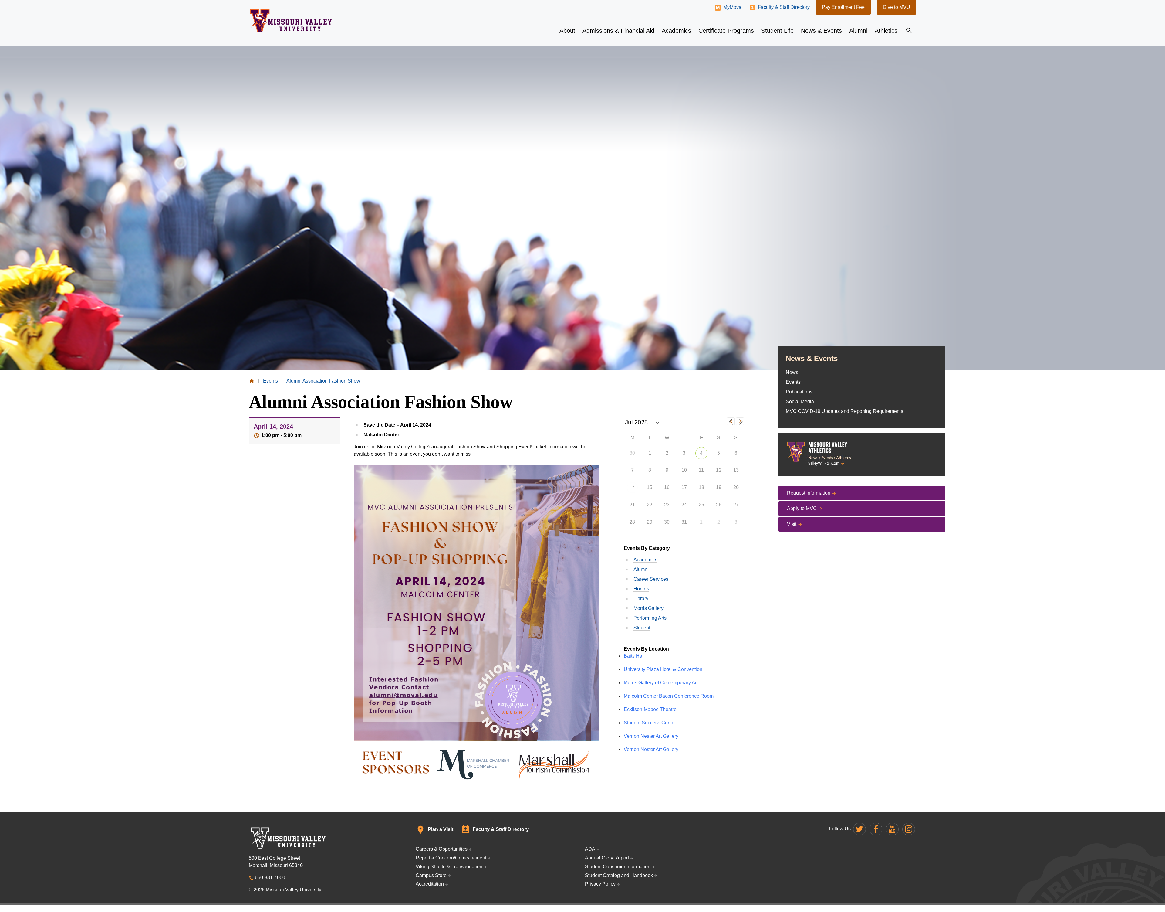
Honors (641, 588)
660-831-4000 (270, 877)
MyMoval (733, 7)
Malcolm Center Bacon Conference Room (669, 696)
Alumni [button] (858, 30)
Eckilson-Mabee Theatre (650, 709)
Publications (799, 391)
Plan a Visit (440, 829)
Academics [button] (676, 30)
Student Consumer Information (617, 866)
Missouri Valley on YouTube (892, 829)
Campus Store (431, 875)
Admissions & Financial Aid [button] (618, 30)
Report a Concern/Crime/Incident (451, 857)
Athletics (886, 30)
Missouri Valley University (291, 21)
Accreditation (430, 883)
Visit (791, 524)
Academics (645, 559)
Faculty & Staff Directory (784, 7)
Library (640, 598)
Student (641, 627)
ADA (590, 849)
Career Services (650, 579)
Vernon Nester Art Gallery (651, 736)
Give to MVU (896, 7)
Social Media (800, 401)
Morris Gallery (648, 608)
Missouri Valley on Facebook (876, 829)
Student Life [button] (777, 30)
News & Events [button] (821, 30)
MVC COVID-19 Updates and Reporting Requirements (844, 411)
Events (793, 382)
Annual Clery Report (607, 857)
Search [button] (909, 30)
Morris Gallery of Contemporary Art (661, 682)
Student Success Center (650, 722)
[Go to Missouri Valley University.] (252, 380)
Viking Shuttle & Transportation (449, 866)
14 (632, 487)
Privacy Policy (600, 883)
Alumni (641, 569)
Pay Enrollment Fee (843, 7)
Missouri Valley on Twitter (859, 829)
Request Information (808, 492)
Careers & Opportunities (442, 849)
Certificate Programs (726, 30)
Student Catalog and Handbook (619, 875)
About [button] (567, 30)
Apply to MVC (802, 508)
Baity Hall (634, 655)
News (792, 372)
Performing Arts (650, 618)
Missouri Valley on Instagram (908, 829)
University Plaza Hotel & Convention (663, 669)
